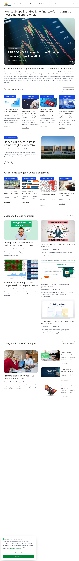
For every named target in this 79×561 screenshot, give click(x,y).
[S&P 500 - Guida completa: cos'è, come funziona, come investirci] (39, 41)
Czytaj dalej (8, 162)
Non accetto (18, 552)
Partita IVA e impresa (44, 3)
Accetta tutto (18, 556)
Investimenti (53, 3)
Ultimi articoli (16, 3)
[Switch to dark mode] (73, 3)
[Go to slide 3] (72, 61)
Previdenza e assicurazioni (63, 3)
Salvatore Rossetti (12, 60)
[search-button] (69, 4)
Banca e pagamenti (24, 3)
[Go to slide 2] (70, 61)
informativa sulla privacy (15, 548)
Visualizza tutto (68, 89)
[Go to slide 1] (69, 61)
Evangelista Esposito (9, 248)
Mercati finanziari (34, 3)
